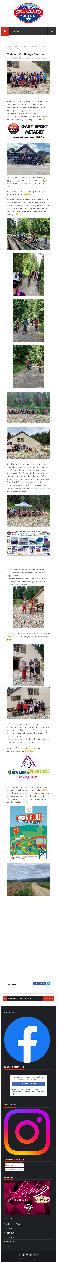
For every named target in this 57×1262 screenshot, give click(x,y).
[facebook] (23, 1254)
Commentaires (14, 1169)
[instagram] (30, 1254)
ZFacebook (26, 46)
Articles (10, 1165)
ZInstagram (10, 1242)
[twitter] (27, 1254)
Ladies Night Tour (13, 1224)
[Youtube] (19, 1254)
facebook (49, 998)
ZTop (34, 46)
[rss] (34, 1254)
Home (9, 46)
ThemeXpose (33, 1259)
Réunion (9, 1228)
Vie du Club (17, 46)
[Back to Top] (37, 1254)
